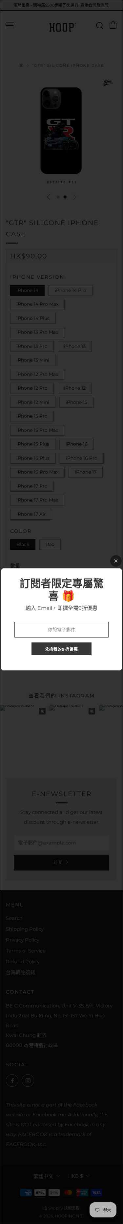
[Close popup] (116, 561)
